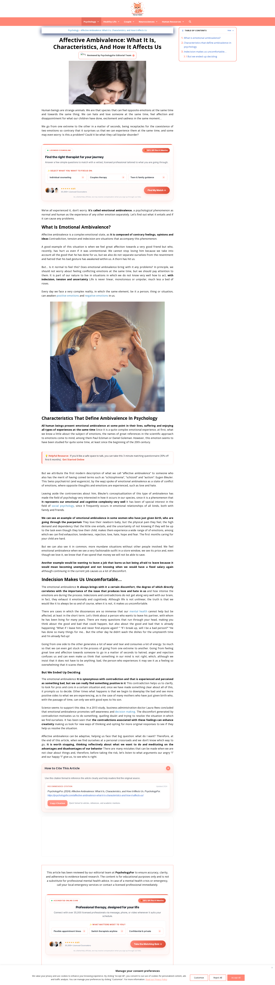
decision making (125, 711)
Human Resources (171, 21)
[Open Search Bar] (189, 21)
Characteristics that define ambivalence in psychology (207, 44)
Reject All (217, 977)
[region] (137, 975)
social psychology (63, 505)
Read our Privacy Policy (156, 979)
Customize (199, 977)
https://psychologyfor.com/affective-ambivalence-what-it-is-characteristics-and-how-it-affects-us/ (96, 795)
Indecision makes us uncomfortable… (205, 51)
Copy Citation (57, 803)
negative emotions (96, 295)
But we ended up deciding (202, 56)
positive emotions (68, 295)
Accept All (235, 977)
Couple (127, 21)
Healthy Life (109, 21)
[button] (207, 30)
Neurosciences (147, 21)
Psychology (90, 21)
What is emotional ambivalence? (202, 37)
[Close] (272, 967)
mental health (138, 611)
